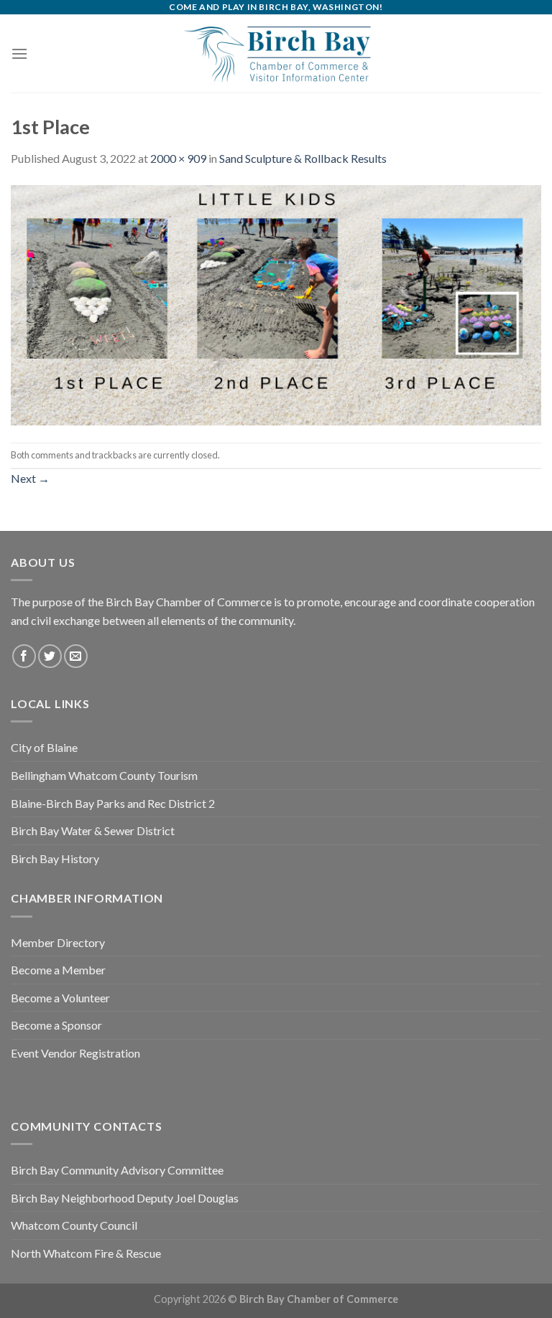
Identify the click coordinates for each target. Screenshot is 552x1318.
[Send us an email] (76, 656)
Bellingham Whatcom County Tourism (104, 775)
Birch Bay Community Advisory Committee (117, 1170)
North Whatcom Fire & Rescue (86, 1253)
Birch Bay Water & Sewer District (93, 830)
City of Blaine (44, 747)
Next (30, 478)
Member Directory (58, 942)
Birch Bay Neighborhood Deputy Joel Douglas (125, 1198)
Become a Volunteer (60, 997)
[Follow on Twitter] (50, 656)
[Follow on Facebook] (24, 656)
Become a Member (58, 969)
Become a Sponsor (56, 1025)
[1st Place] (276, 303)
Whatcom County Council (74, 1225)
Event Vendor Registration (75, 1053)
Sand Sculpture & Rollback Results (303, 158)
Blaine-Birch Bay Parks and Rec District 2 (113, 803)
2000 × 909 (178, 158)
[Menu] (19, 53)
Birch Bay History (55, 858)
